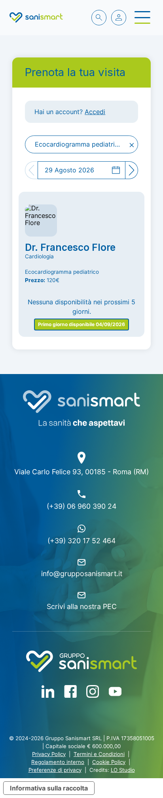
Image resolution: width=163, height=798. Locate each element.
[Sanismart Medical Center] (36, 17)
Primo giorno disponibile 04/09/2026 (81, 324)
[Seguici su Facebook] (48, 691)
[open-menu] (142, 17)
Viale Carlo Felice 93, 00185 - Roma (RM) (81, 472)
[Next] (131, 170)
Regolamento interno (57, 762)
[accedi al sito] (118, 17)
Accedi (95, 112)
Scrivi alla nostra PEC (82, 606)
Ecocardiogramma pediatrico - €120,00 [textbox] (83, 144)
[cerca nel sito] (98, 17)
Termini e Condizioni (99, 754)
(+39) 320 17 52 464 (81, 540)
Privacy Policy (49, 754)
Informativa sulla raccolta (49, 788)
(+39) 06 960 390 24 (81, 506)
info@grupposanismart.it (81, 573)
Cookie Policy (108, 762)
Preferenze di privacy (55, 770)
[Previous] (31, 170)
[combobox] (81, 144)
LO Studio (123, 770)
